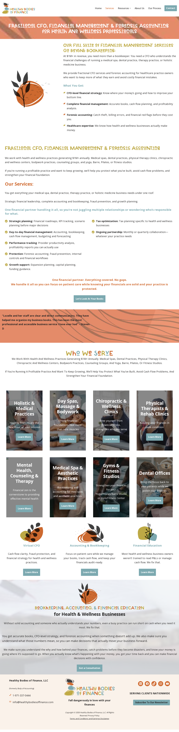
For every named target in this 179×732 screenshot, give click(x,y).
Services (109, 8)
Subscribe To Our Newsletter (151, 702)
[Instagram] (160, 683)
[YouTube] (167, 683)
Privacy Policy (93, 715)
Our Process (154, 8)
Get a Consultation (89, 668)
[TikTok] (153, 683)
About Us (139, 8)
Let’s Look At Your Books (89, 298)
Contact (170, 8)
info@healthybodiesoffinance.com (33, 702)
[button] (130, 8)
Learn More (24, 436)
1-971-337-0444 (21, 695)
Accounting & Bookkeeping (89, 545)
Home (98, 8)
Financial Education (147, 545)
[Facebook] (147, 683)
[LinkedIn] (140, 683)
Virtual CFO (31, 545)
